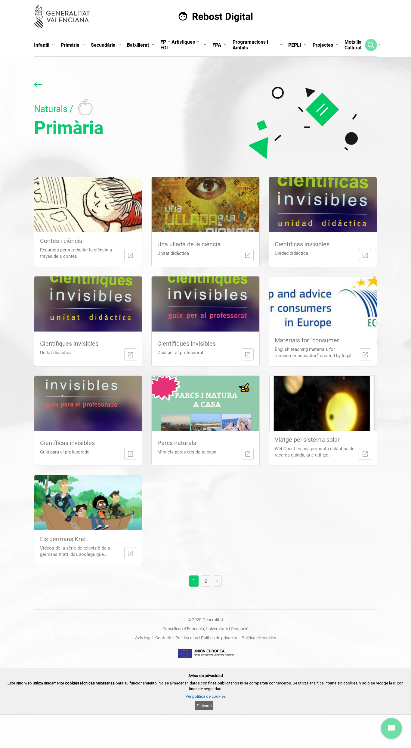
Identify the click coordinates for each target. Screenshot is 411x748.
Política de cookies (259, 637)
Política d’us (186, 637)
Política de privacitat (220, 637)
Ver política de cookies (206, 696)
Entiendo (204, 705)
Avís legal (144, 637)
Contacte (163, 637)
